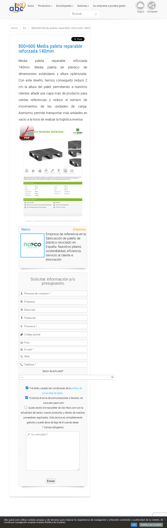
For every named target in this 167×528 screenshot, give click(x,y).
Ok (134, 525)
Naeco (25, 229)
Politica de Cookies (151, 525)
